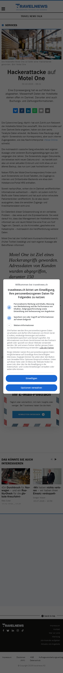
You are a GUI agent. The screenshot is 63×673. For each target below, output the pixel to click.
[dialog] (31, 336)
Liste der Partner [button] (47, 347)
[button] (31, 325)
